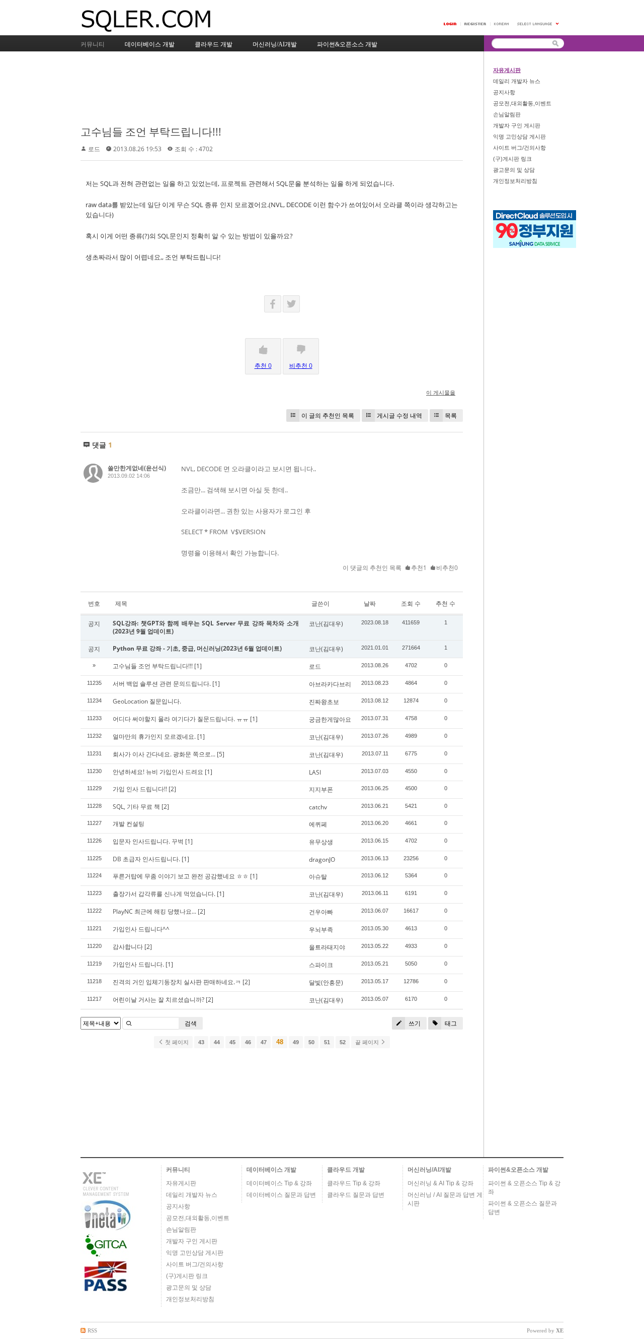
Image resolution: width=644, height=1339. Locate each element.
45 (232, 1042)
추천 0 (263, 365)
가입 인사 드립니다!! (140, 789)
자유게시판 (507, 70)
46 (248, 1042)
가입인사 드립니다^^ (141, 929)
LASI (315, 772)
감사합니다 (128, 946)
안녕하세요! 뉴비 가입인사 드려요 (158, 772)
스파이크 (321, 965)
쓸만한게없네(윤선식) (137, 468)
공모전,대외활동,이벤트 (522, 103)
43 (201, 1042)
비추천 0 (300, 365)
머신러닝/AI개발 (429, 1169)
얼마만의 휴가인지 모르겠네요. (154, 736)
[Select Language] (538, 24)
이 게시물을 (440, 392)
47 (264, 1042)
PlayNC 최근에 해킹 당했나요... (154, 911)
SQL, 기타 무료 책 (136, 806)
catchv (318, 807)
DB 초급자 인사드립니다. (146, 859)
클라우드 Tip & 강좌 (353, 1183)
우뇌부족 (321, 929)
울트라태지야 (327, 947)
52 (343, 1042)
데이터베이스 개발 (271, 1169)
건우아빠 (321, 912)
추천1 (419, 567)
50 (311, 1042)
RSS (92, 1330)
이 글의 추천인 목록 (327, 415)
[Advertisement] (263, 89)
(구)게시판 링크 (512, 159)
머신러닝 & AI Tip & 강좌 (440, 1183)
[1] (198, 666)
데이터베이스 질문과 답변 (281, 1194)
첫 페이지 (176, 1042)
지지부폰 (321, 789)
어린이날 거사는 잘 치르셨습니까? (158, 999)
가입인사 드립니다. (138, 964)
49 (296, 1042)
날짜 (370, 603)
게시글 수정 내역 (399, 415)
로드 (94, 149)
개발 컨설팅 (128, 823)
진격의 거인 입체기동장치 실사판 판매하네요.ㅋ (177, 982)
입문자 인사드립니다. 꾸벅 (148, 841)
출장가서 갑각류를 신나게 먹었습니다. (164, 893)
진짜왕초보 (324, 701)
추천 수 (445, 603)
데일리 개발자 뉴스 (516, 81)
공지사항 (504, 92)
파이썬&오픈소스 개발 (518, 1169)
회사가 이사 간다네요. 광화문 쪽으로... (164, 754)
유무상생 (321, 842)
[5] (220, 754)
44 (217, 1042)
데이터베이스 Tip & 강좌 (279, 1183)
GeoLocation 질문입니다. (147, 701)
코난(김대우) (326, 623)
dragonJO (322, 859)
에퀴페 (318, 824)
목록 (451, 415)
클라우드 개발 (346, 1169)
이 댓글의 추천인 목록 (372, 567)
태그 (450, 1023)
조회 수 (411, 603)
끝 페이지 (367, 1042)
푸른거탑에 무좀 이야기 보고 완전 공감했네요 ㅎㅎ (181, 876)
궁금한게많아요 (330, 719)
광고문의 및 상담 (514, 170)
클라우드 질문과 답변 (355, 1194)
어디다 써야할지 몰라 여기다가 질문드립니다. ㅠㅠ (181, 719)
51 (327, 1042)
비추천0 (447, 567)
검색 (191, 1023)
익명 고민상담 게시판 (519, 137)
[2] (172, 789)
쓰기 (414, 1023)
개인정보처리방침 (515, 181)
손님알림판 (507, 114)
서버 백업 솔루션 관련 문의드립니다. (162, 683)
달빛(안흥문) (326, 982)
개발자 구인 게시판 (516, 125)
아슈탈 (318, 876)
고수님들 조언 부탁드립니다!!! (150, 131)
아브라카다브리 (330, 684)
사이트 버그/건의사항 (519, 148)
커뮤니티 (178, 1169)
